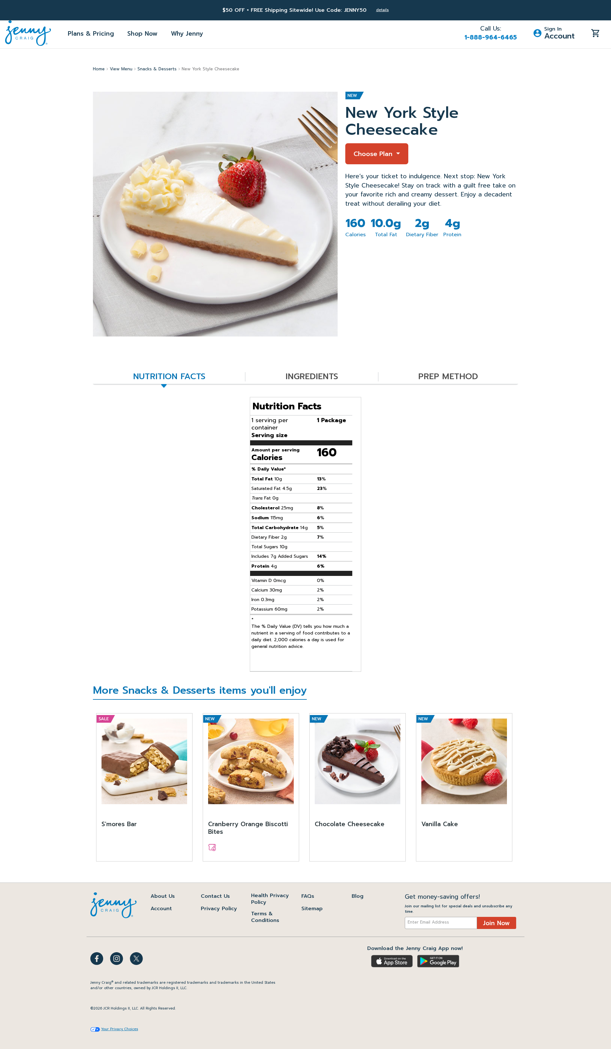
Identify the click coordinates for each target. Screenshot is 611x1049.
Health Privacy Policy (270, 899)
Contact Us (215, 896)
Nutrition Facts (169, 376)
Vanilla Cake (439, 824)
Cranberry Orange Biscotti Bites (248, 828)
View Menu (121, 69)
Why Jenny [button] (187, 33)
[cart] (595, 33)
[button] (554, 33)
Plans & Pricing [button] (91, 33)
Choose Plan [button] (374, 154)
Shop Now (142, 33)
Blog (357, 896)
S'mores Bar (119, 824)
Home (99, 69)
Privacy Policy (219, 908)
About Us (163, 896)
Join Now (496, 923)
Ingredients (311, 376)
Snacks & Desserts (157, 69)
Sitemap (312, 908)
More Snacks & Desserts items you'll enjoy (200, 691)
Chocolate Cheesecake (349, 824)
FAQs (307, 896)
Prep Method (448, 376)
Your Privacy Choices (119, 1029)
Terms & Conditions (265, 917)
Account (161, 908)
